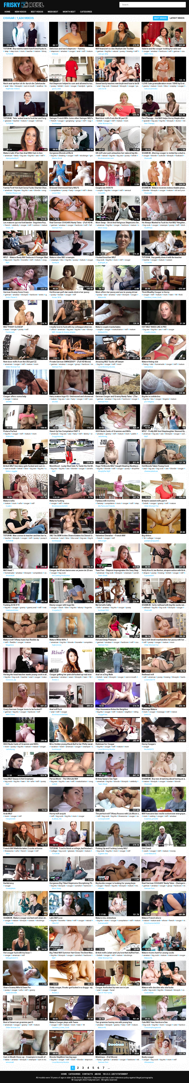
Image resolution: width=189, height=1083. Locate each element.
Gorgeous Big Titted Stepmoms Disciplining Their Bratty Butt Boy (72, 883)
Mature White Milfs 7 (59, 640)
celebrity (15, 225)
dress (90, 190)
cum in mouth (29, 86)
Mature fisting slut (150, 362)
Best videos (37, 12)
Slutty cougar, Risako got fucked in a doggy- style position (72, 987)
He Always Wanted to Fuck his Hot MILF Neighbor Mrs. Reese (164, 222)
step (6, 51)
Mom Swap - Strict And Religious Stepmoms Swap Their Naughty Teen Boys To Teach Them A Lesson (118, 222)
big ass (155, 121)
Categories (86, 12)
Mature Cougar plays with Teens (64, 1022)
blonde (154, 156)
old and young (180, 190)
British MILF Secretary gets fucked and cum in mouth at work (25, 466)
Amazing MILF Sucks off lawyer (110, 362)
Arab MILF (7, 814)
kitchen (184, 225)
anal (78, 51)
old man (39, 121)
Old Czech (146, 848)
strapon (146, 573)
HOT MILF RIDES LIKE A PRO (154, 327)
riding (136, 712)
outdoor (36, 225)
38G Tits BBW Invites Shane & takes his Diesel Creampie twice (72, 535)
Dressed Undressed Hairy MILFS (64, 188)
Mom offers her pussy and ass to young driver (117, 292)
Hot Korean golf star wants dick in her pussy (69, 292)
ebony (80, 607)
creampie (163, 225)
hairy (71, 190)
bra (152, 399)
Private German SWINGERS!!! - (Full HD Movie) (70, 362)
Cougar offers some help (14, 396)
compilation (56, 190)
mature (37, 51)
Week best (53, 12)
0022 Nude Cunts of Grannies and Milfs (20, 744)
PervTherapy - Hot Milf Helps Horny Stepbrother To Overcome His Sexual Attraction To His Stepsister (164, 118)
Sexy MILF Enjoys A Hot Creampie (18, 779)
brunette (24, 260)
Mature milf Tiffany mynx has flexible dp (21, 640)
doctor (178, 121)
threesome (123, 816)
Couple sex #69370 (104, 188)
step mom (14, 51)
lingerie (166, 399)
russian (169, 260)
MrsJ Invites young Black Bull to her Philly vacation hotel (72, 744)
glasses (8, 121)
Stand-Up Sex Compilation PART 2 (65, 431)
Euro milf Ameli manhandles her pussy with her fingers (164, 640)
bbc (11, 86)
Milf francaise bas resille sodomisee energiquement (164, 814)
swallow (40, 86)
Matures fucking (57, 501)
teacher (30, 51)
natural (115, 51)
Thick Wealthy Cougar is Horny (155, 292)
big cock (105, 86)
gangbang (70, 121)
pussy (122, 51)
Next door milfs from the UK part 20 (111, 118)
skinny (86, 434)
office (53, 329)
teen (171, 295)
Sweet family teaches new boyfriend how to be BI (117, 83)
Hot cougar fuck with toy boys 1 (17, 953)
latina (16, 156)
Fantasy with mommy (105, 501)
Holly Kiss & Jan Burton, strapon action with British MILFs (164, 570)
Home (7, 12)
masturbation (117, 329)
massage (161, 712)
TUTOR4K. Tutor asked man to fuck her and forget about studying (25, 118)
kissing (130, 51)
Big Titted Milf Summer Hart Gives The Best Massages (72, 953)
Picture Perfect (10, 431)
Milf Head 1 (8, 570)
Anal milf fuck (56, 709)
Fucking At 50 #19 (11, 605)
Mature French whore (151, 918)
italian (7, 1060)
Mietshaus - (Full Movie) (106, 1057)
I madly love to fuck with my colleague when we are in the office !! (72, 327)
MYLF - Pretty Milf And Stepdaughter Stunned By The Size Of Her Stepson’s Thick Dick (164, 431)
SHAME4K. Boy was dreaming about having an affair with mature (164, 779)
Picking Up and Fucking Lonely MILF (112, 848)
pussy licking (46, 538)
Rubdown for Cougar (105, 744)
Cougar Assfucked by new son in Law (112, 987)
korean (60, 295)
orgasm (94, 434)
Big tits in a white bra (151, 396)
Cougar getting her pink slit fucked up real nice (70, 674)
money (173, 851)
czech (145, 851)
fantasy (100, 503)
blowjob (45, 51)
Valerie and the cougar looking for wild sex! (161, 49)
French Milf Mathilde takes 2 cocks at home (22, 848)
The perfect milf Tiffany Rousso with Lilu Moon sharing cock (118, 814)
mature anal (155, 920)
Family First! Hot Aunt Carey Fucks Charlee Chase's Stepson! (25, 188)
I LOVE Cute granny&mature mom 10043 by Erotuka (164, 83)
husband (179, 156)
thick (181, 295)
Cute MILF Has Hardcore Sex (155, 1022)
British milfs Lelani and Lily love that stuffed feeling (118, 953)
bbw (166, 86)
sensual (128, 190)
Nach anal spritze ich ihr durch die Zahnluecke (24, 83)
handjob (81, 86)
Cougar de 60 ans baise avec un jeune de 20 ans (71, 570)
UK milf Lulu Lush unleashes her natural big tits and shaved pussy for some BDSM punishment (118, 153)
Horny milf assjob (58, 814)
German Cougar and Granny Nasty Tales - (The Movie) (118, 396)
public (133, 434)
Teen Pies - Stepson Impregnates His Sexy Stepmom (118, 570)
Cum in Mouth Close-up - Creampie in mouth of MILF (25, 1057)
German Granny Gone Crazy (16, 292)
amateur (64, 51)
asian (71, 677)
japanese (54, 677)
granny (146, 86)
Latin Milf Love (56, 918)
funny (99, 1060)
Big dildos (146, 535)
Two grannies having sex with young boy (114, 1022)
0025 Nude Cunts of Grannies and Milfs (113, 431)
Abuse (98, 1074)
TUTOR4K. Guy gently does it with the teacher (162, 257)
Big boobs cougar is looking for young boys (115, 883)
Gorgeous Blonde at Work (61, 153)
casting (152, 816)
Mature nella (9, 501)
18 (176, 295)
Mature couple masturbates (108, 327)
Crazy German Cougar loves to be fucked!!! (22, 709)
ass (37, 156)
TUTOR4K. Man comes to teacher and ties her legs (25, 535)
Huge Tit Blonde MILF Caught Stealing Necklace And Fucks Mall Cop (118, 466)
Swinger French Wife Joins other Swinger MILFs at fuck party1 (72, 118)
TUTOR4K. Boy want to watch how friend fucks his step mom (25, 49)
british (60, 86)
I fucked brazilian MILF (106, 257)
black (61, 607)
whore (164, 920)
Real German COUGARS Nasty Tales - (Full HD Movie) (72, 222)
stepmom (55, 51)
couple (184, 51)
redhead (146, 607)
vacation (54, 747)
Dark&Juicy (8, 883)
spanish (146, 121)
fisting (145, 364)
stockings (84, 156)
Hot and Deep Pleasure (106, 640)
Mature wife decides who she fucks (158, 987)
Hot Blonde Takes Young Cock (155, 466)
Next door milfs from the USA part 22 (19, 362)
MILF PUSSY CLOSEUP (13, 327)
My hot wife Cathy (103, 605)
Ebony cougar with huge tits (62, 605)
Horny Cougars (149, 744)
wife (20, 503)
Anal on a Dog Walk (104, 674)
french (53, 121)
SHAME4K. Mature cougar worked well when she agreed (25, 918)
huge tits (88, 607)
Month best (69, 12)
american (8, 156)
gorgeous (94, 156)
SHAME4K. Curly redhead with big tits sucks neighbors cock (164, 605)
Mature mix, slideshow (106, 918)
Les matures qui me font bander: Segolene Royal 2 (25, 222)
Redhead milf (148, 674)
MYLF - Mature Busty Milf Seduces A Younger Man (25, 257)
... (109, 1067)
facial (112, 990)
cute (175, 1025)
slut (151, 364)
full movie (93, 225)
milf (83, 51)
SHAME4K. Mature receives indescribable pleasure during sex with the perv (164, 188)
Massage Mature (149, 709)
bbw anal (74, 538)
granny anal (31, 607)
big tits (108, 51)
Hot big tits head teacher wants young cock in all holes (25, 674)
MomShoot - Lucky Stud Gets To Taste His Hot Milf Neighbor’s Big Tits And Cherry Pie (72, 466)
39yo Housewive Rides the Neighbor (112, 709)
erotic (41, 295)
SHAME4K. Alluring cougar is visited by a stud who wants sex (164, 153)
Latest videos (177, 18)
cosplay (173, 86)
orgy (89, 121)
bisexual (114, 86)
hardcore (163, 51)
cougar (72, 51)
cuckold (162, 156)
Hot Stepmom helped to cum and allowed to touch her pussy (72, 83)
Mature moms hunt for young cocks (158, 953)
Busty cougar (148, 1057)
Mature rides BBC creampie (62, 257)
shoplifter (135, 469)
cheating (62, 156)
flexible (13, 642)
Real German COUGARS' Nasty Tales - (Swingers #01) (164, 883)
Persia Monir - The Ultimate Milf (64, 779)
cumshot (185, 434)
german (100, 51)
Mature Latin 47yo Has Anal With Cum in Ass (22, 153)
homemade (159, 364)
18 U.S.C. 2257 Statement (115, 1074)
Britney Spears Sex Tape (106, 779)
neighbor (128, 712)
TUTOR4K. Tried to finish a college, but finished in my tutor (72, 848)
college (150, 538)
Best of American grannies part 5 (18, 1022)
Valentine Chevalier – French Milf (110, 535)
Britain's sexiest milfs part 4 (154, 501)
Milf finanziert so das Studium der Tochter (115, 49)
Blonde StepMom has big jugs (63, 1057)
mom (22, 51)
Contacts (87, 1074)
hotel (62, 747)
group (78, 121)
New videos (20, 12)
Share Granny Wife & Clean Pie (17, 987)
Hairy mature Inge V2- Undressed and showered (71, 396)
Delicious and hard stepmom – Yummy (67, 49)
